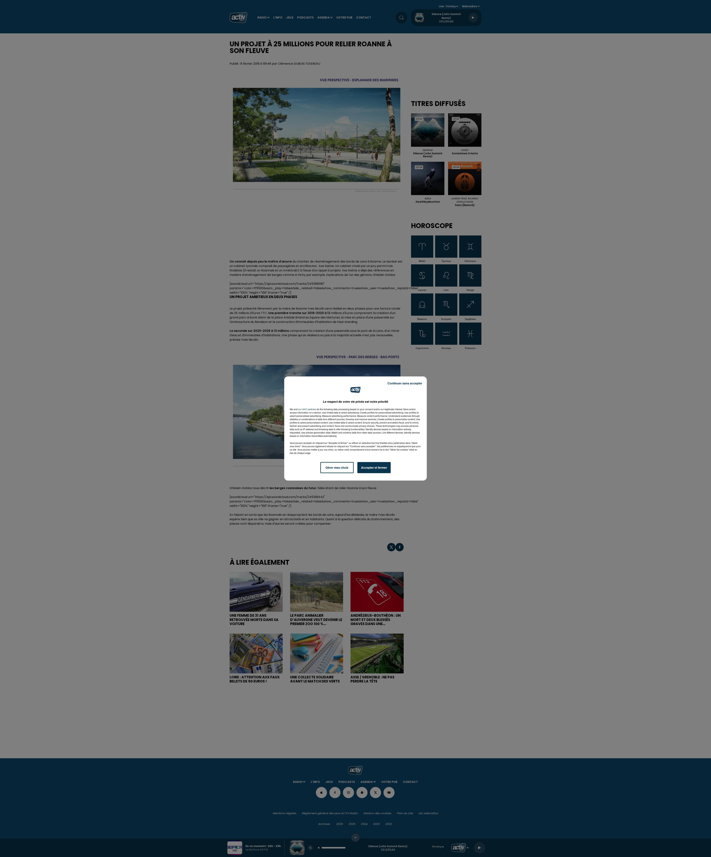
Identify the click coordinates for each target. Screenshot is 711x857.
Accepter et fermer (374, 467)
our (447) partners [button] (307, 409)
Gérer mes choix (337, 467)
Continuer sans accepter (405, 383)
